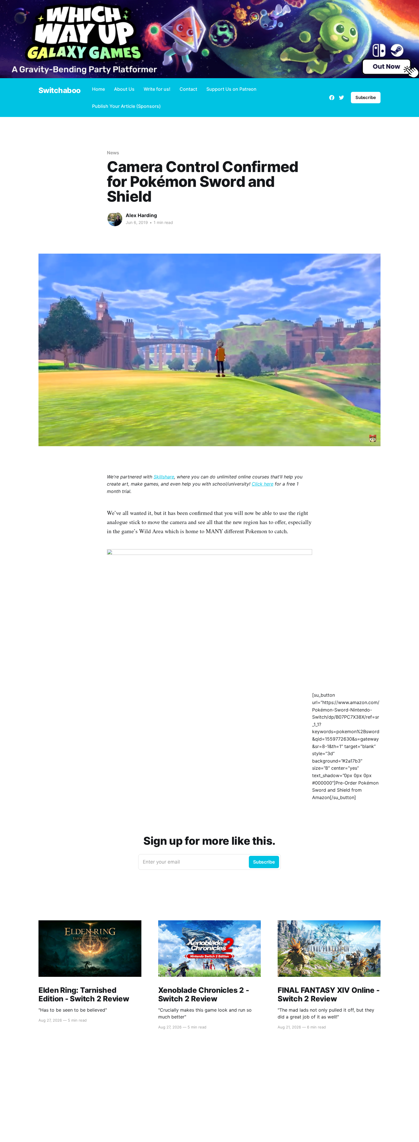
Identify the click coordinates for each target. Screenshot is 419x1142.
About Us (124, 89)
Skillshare (164, 477)
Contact (188, 89)
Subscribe (365, 97)
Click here (262, 484)
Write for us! (157, 89)
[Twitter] (341, 97)
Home (98, 89)
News (113, 152)
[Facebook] (331, 97)
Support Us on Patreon (231, 89)
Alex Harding (141, 215)
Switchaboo (59, 91)
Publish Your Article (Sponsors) (126, 106)
